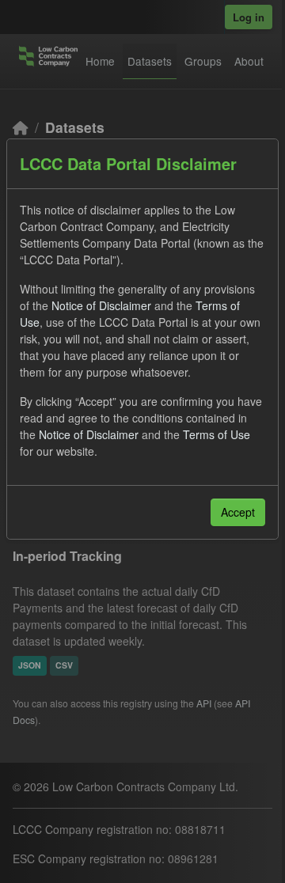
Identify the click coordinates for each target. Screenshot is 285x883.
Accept (238, 512)
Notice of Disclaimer (101, 305)
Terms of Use (216, 434)
